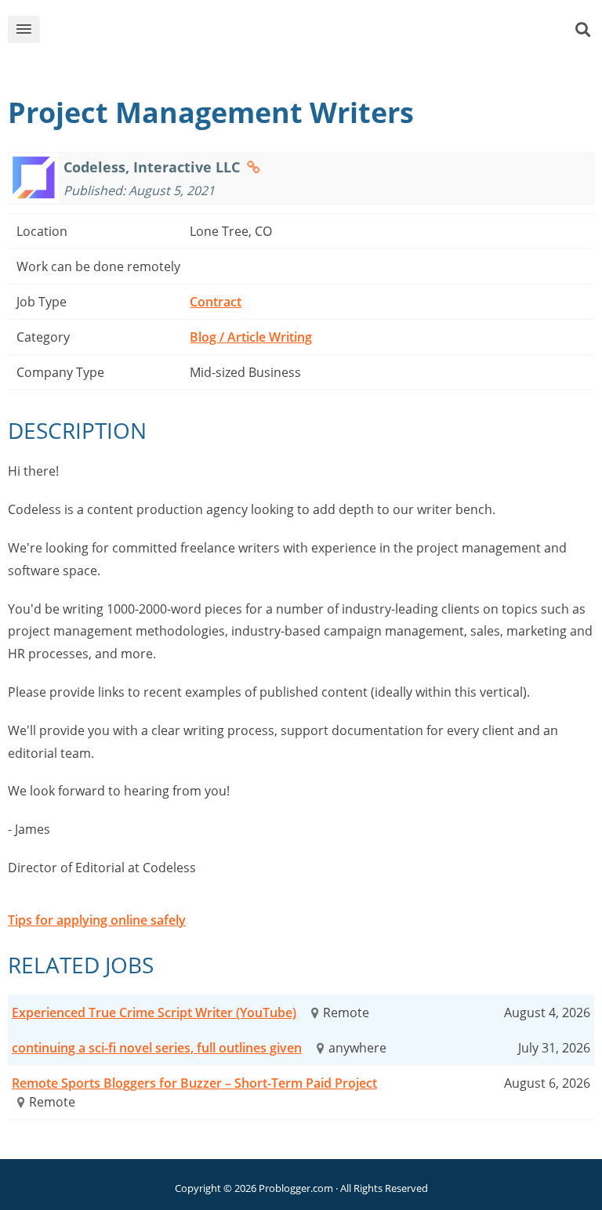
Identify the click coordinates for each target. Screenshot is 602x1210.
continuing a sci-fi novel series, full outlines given (157, 1047)
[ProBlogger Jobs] (325, 32)
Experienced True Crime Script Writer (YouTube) (154, 1012)
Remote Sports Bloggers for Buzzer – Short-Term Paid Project (194, 1083)
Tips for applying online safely (97, 920)
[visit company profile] (253, 167)
